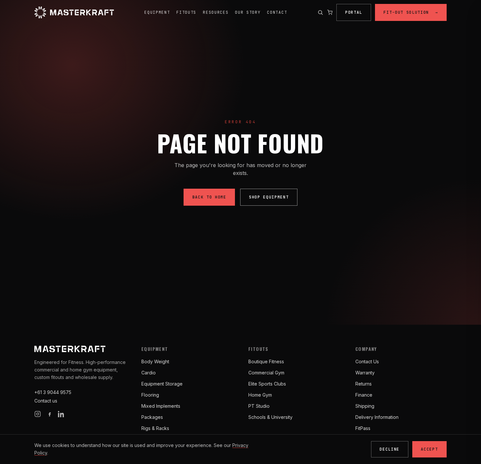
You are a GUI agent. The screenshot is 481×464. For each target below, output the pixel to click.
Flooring (150, 395)
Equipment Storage (162, 384)
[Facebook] (49, 414)
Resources (215, 12)
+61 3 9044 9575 (52, 392)
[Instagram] (37, 414)
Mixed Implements (160, 406)
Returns (363, 384)
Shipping (364, 406)
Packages (152, 417)
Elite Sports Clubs (267, 384)
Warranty (365, 372)
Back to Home (209, 197)
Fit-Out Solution (410, 12)
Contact (277, 12)
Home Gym (260, 395)
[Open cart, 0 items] (329, 12)
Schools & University (270, 417)
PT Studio (259, 406)
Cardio (148, 372)
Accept (429, 449)
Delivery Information (377, 417)
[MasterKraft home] (74, 12)
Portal (353, 12)
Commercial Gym (266, 372)
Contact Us (367, 361)
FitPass (362, 428)
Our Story (247, 12)
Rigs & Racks (155, 428)
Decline (390, 449)
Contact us (45, 401)
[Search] (320, 12)
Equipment (157, 12)
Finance (363, 395)
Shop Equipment (269, 197)
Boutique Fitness (266, 361)
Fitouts (186, 12)
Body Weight (155, 361)
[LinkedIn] (61, 414)
